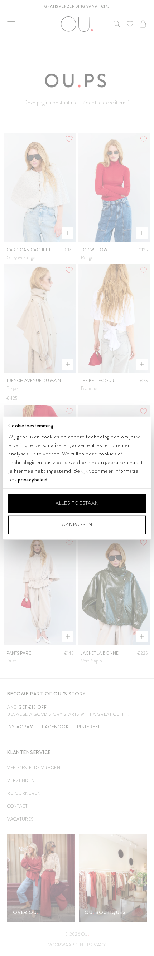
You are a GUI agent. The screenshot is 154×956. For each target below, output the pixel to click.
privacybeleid (33, 479)
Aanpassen (77, 524)
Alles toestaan (77, 503)
